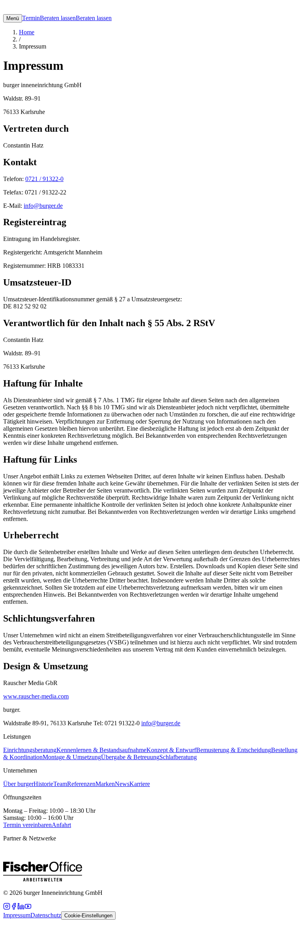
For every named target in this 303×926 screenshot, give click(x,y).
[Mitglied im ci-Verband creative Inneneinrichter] (109, 879)
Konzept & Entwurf (171, 750)
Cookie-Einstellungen (88, 916)
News (122, 783)
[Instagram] (6, 907)
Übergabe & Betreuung (130, 757)
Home (26, 32)
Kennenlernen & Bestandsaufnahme (101, 750)
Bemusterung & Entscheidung (233, 750)
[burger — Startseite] (26, 10)
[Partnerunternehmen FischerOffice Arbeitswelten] (42, 879)
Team (60, 783)
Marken (105, 783)
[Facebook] (13, 907)
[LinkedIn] (20, 907)
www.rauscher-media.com (36, 696)
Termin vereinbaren (27, 824)
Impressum (16, 915)
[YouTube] (28, 907)
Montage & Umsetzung (72, 757)
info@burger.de (43, 205)
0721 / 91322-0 (44, 178)
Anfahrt (61, 824)
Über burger (18, 783)
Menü (12, 18)
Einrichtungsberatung (29, 750)
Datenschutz (45, 915)
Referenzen (81, 783)
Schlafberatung (178, 757)
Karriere (139, 783)
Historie (43, 783)
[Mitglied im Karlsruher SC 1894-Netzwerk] (200, 879)
